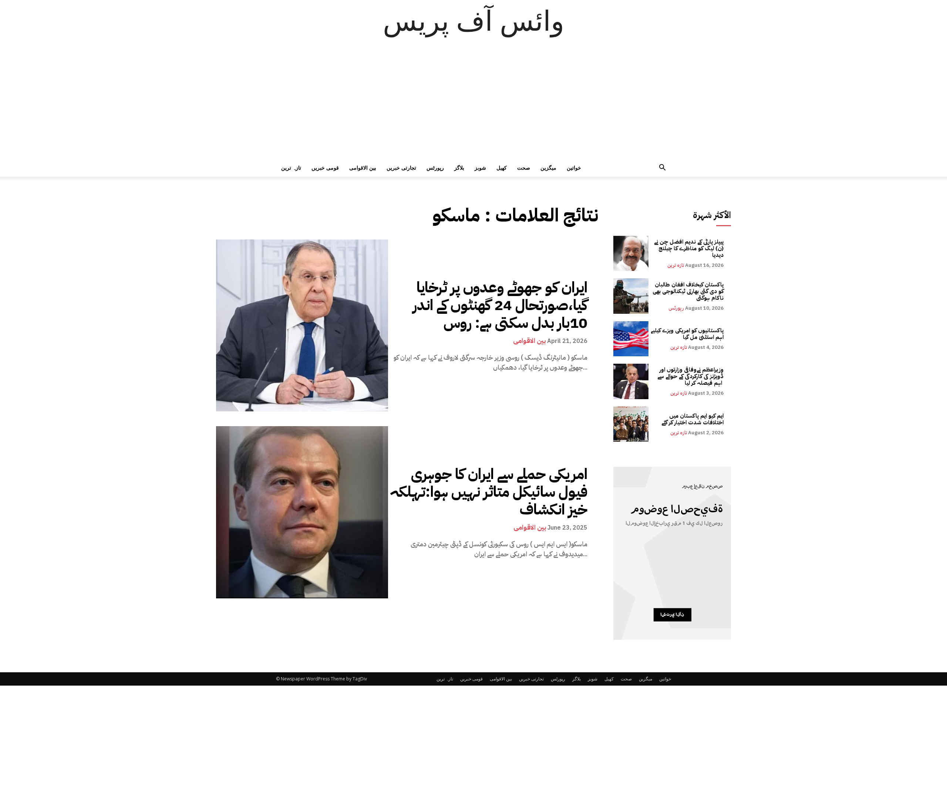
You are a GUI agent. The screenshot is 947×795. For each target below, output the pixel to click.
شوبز (480, 167)
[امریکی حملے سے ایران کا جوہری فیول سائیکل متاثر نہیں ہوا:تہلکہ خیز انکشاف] (302, 512)
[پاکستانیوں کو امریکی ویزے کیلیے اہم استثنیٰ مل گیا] (630, 338)
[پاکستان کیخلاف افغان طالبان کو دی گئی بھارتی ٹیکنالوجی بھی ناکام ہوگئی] (630, 295)
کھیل (501, 167)
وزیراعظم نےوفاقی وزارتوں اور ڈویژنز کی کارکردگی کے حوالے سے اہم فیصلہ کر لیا (690, 376)
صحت (523, 167)
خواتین (574, 167)
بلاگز (459, 167)
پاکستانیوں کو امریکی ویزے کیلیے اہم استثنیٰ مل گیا (687, 333)
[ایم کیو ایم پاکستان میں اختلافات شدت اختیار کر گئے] (630, 424)
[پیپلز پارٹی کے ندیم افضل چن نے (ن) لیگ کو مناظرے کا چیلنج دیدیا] (630, 253)
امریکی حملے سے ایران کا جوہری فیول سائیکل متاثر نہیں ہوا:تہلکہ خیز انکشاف (488, 492)
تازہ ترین (291, 167)
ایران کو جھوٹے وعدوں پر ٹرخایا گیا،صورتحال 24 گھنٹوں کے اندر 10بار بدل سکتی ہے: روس (500, 305)
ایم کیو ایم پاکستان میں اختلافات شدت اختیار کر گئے (692, 419)
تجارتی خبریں (401, 167)
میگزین (548, 167)
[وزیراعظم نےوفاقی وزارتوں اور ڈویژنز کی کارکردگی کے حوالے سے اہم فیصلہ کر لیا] (630, 381)
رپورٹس (435, 167)
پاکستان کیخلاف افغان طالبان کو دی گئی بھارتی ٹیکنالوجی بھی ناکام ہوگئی (688, 291)
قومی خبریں (325, 167)
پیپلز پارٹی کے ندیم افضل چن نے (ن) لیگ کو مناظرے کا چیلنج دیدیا (689, 248)
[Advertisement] (473, 103)
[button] (662, 168)
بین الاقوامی (362, 167)
